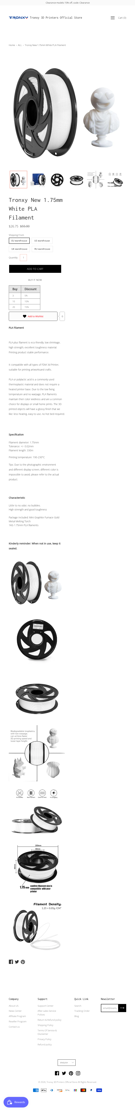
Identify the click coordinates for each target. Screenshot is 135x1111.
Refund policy (45, 1044)
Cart (122, 17)
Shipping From (16, 235)
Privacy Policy (44, 1039)
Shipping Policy (45, 1025)
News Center (15, 1010)
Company (14, 998)
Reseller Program (17, 1021)
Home (12, 45)
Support (42, 998)
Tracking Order (82, 1010)
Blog (76, 1016)
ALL (20, 45)
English (64, 1062)
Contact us (14, 1026)
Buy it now (35, 279)
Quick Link (81, 998)
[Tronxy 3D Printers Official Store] (18, 17)
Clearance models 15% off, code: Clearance (67, 2)
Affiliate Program (17, 1016)
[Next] (117, 110)
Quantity (13, 257)
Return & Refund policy (49, 1019)
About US (13, 1005)
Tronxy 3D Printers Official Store (56, 17)
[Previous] (17, 110)
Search (77, 1005)
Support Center (45, 1005)
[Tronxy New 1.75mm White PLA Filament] (18, 179)
